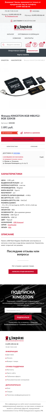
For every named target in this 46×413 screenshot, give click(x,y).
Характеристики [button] (12, 146)
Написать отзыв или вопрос (23, 271)
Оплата (9, 358)
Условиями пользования (27, 324)
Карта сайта (11, 373)
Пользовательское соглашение (18, 380)
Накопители (33, 51)
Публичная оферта (13, 376)
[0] (41, 44)
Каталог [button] (10, 34)
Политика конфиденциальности (18, 395)
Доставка (10, 355)
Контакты (29, 38)
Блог (8, 388)
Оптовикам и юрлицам (28, 34)
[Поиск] (3, 45)
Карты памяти (23, 55)
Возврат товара (12, 361)
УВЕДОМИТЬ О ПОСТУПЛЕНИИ (23, 139)
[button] (11, 16)
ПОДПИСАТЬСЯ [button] (23, 317)
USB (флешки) (18, 222)
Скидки (9, 391)
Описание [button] (34, 146)
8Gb (9, 227)
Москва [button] (16, 153)
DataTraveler (12, 225)
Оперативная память (16, 51)
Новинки (17, 38)
